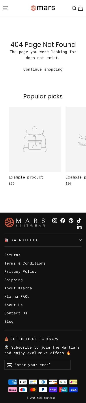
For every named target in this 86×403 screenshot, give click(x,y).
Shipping (13, 279)
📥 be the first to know (31, 339)
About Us (13, 304)
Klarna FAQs (17, 296)
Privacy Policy (20, 271)
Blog (9, 321)
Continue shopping (42, 69)
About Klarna (18, 288)
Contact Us (15, 313)
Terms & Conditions (25, 263)
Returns (12, 254)
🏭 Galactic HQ (21, 240)
